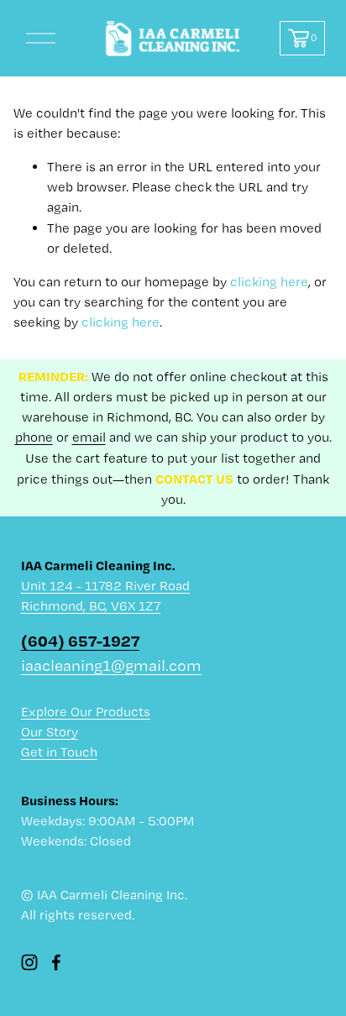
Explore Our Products (85, 712)
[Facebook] (56, 962)
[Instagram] (29, 962)
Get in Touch (59, 752)
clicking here (269, 282)
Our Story (49, 732)
